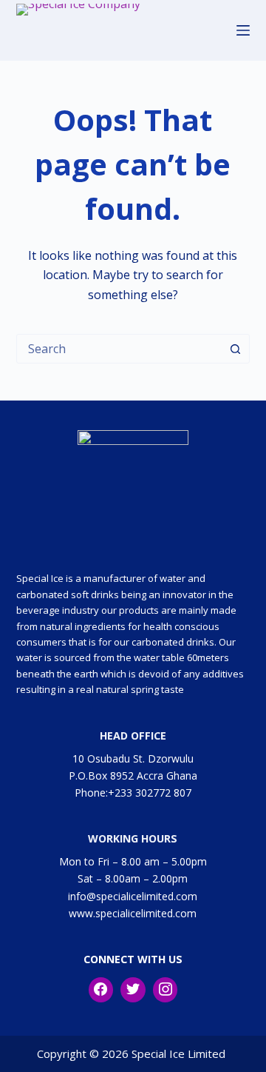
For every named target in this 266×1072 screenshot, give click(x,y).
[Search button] (235, 349)
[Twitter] (133, 990)
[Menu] (243, 30)
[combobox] (119, 349)
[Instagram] (165, 990)
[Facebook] (101, 990)
